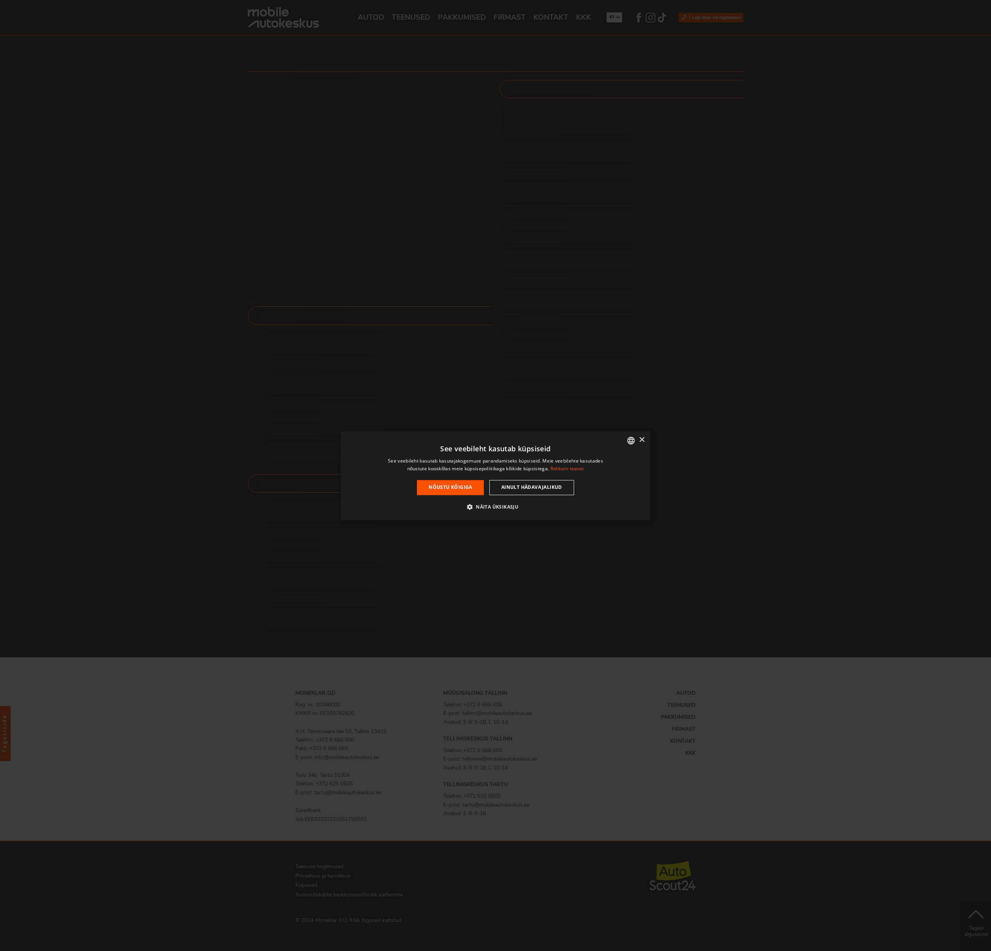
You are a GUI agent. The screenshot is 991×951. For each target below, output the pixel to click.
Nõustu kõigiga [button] (450, 487)
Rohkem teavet (567, 468)
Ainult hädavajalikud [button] (531, 487)
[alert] (495, 475)
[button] (495, 507)
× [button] (642, 440)
